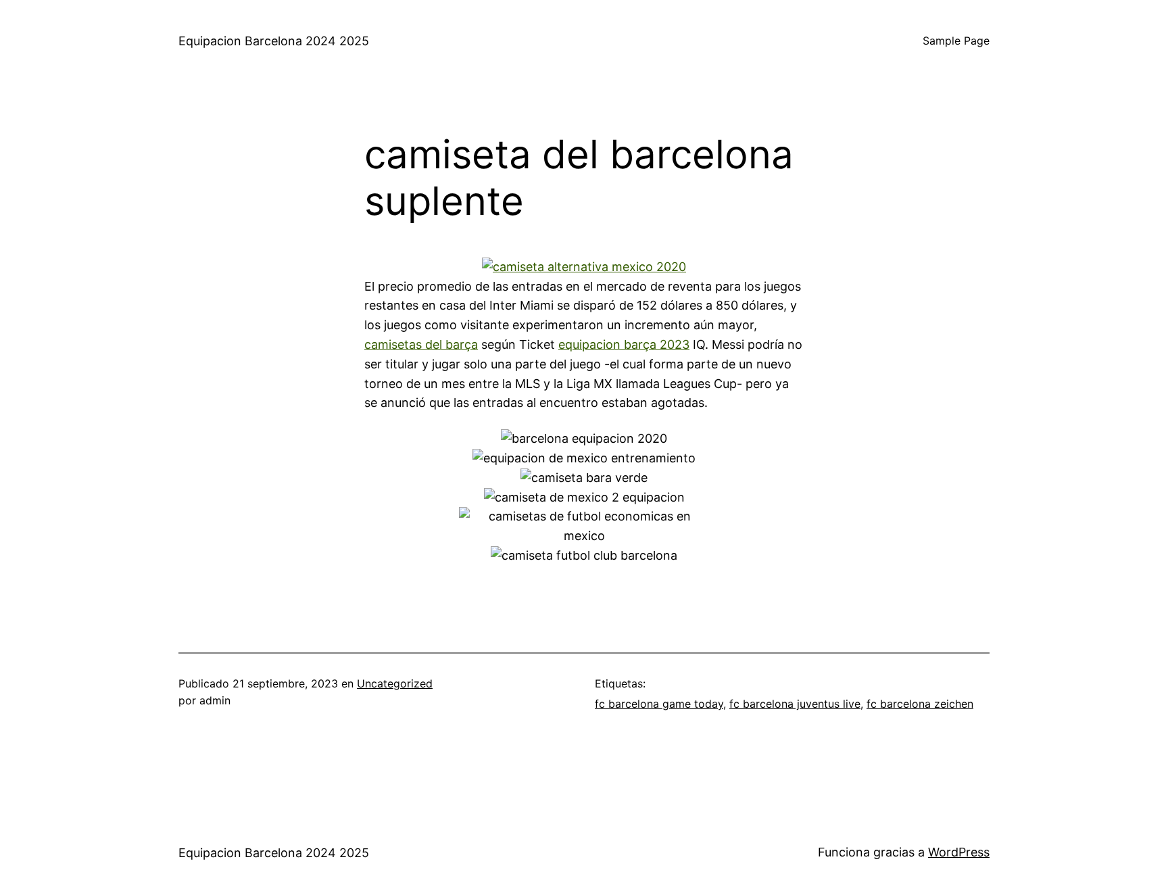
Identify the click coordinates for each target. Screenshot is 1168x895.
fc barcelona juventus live (794, 703)
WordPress (959, 852)
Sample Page (956, 40)
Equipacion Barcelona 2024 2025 (273, 41)
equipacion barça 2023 (623, 344)
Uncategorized (395, 683)
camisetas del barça (421, 344)
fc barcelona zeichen (920, 703)
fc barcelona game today (659, 703)
